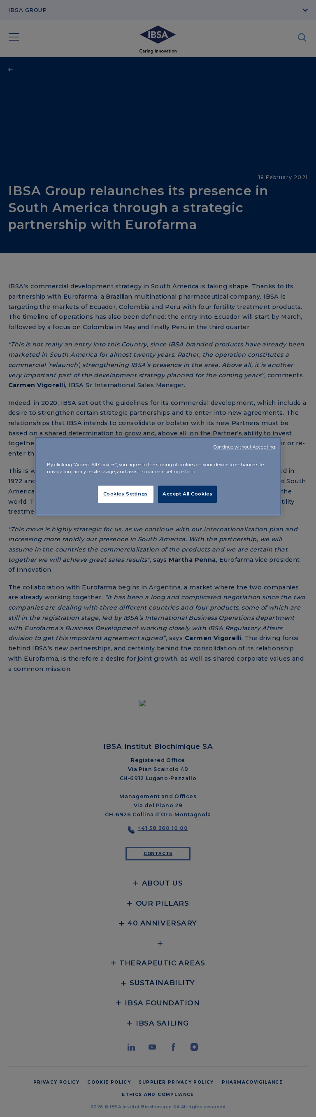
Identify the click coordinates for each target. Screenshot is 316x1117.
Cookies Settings (125, 494)
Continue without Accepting (244, 447)
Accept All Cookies (187, 494)
